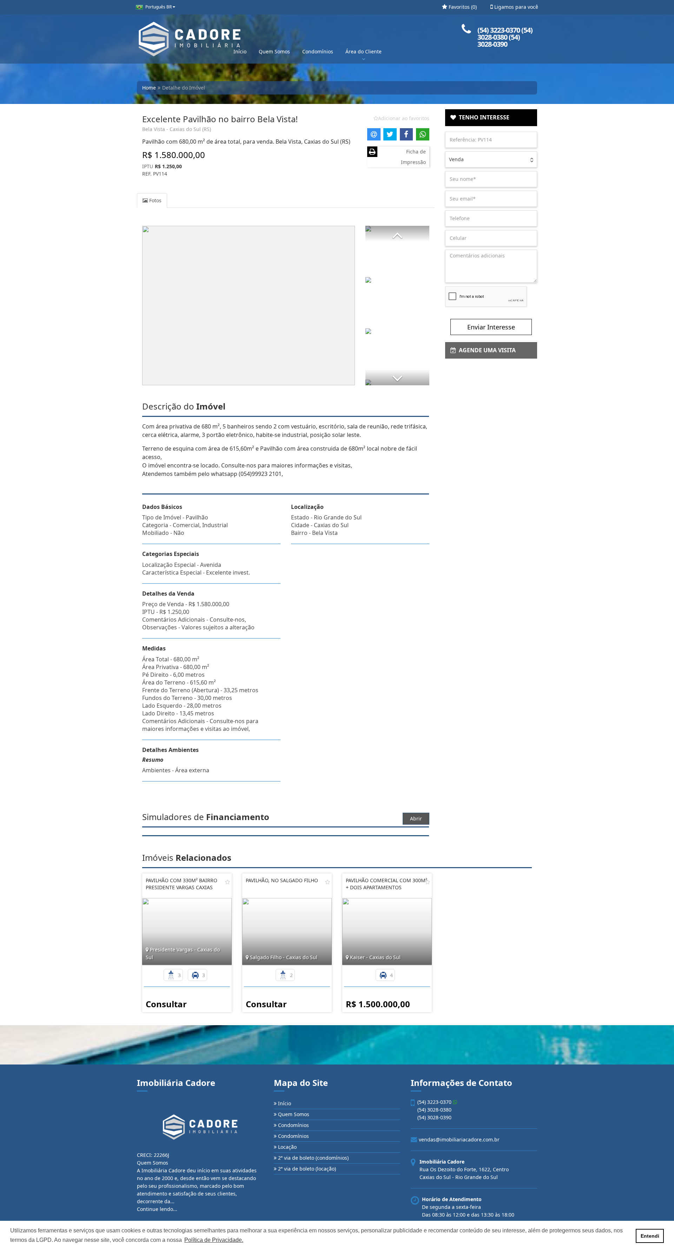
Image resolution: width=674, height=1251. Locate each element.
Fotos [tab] (154, 200)
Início (239, 51)
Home (149, 87)
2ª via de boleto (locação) (306, 1168)
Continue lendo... (157, 1209)
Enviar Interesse (491, 327)
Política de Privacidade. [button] (213, 1240)
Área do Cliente (363, 51)
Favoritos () (462, 7)
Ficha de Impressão (413, 156)
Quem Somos (274, 51)
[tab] (491, 117)
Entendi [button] (650, 1236)
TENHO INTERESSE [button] (482, 117)
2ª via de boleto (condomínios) (313, 1157)
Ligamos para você (515, 7)
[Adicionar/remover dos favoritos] (227, 882)
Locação (287, 1147)
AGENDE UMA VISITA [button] (486, 350)
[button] (397, 234)
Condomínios (317, 51)
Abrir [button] (416, 818)
